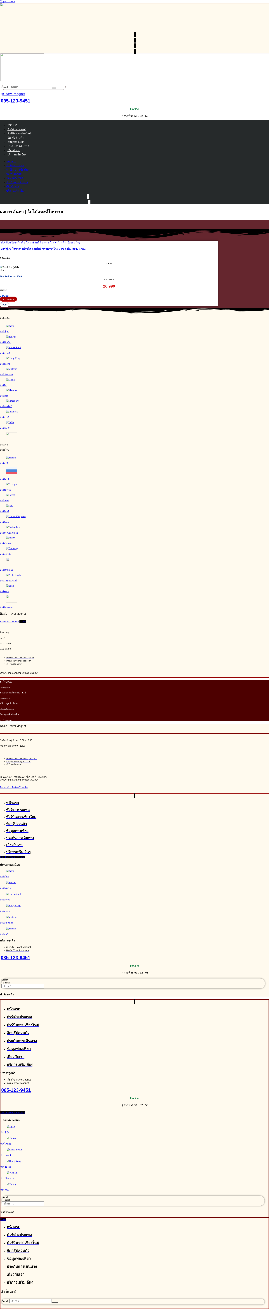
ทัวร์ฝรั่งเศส (5, 543)
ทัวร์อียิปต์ (4, 500)
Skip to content (7, 1)
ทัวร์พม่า (4, 396)
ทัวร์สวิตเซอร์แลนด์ (9, 533)
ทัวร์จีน (3, 385)
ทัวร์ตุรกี (4, 463)
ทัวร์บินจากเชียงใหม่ (19, 133)
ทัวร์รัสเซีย (5, 479)
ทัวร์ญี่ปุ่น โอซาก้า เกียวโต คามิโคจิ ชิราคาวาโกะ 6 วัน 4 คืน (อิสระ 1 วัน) (43, 249)
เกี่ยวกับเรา (13, 150)
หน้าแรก (12, 125)
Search (5, 87)
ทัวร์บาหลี (4, 417)
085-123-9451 (15, 100)
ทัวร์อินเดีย (5, 428)
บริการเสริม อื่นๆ (16, 154)
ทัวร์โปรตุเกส (6, 607)
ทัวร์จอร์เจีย (5, 490)
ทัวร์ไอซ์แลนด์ (7, 570)
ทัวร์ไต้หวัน (5, 342)
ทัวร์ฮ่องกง (5, 364)
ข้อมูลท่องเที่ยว (15, 141)
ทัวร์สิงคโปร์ (6, 406)
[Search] (55, 1302)
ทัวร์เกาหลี (5, 353)
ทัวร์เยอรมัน (5, 554)
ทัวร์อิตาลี (4, 511)
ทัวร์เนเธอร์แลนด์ (8, 580)
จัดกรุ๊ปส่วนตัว (15, 137)
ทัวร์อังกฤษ (5, 522)
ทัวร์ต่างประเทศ (16, 129)
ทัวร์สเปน (4, 591)
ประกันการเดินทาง (18, 146)
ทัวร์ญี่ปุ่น (4, 331)
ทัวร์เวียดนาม (6, 374)
